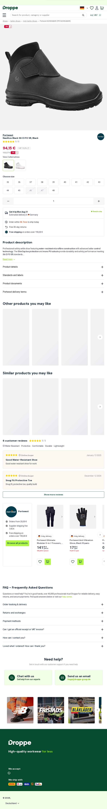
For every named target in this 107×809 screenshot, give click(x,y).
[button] (48, 15)
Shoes (5, 21)
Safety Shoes (15, 21)
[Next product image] (61, 516)
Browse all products (17, 543)
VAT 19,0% (23, 148)
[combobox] (48, 15)
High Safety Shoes (30, 21)
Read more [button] (8, 259)
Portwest (8, 135)
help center (67, 597)
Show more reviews (53, 494)
